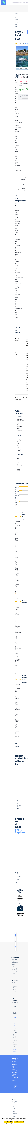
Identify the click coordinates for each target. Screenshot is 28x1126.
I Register (16, 947)
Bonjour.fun (15, 1002)
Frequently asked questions (14, 973)
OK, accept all (8, 1122)
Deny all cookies (19, 1122)
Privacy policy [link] (18, 1124)
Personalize (9, 1124)
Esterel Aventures (19, 473)
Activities (17, 13)
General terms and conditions (14, 1101)
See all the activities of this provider (17, 805)
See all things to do (16, 1086)
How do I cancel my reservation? (15, 968)
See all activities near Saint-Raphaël (17, 877)
